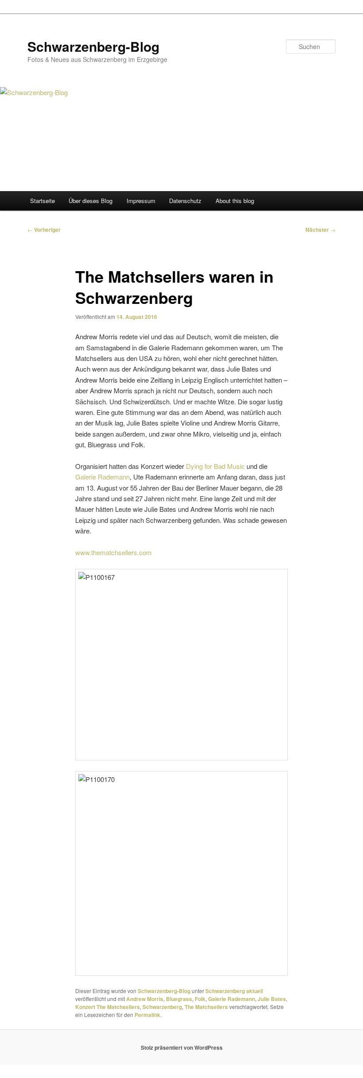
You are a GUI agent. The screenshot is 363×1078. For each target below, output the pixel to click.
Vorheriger (44, 230)
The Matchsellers (206, 1007)
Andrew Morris (144, 999)
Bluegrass (179, 999)
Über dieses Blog (90, 200)
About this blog (235, 200)
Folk (200, 999)
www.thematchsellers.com (113, 552)
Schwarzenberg (162, 1007)
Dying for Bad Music (215, 466)
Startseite (42, 200)
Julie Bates (272, 999)
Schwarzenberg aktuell (234, 991)
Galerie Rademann (102, 476)
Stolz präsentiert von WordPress (182, 1047)
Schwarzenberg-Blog (93, 46)
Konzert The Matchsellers (107, 1007)
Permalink (147, 1015)
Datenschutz (185, 200)
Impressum (141, 200)
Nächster (320, 230)
